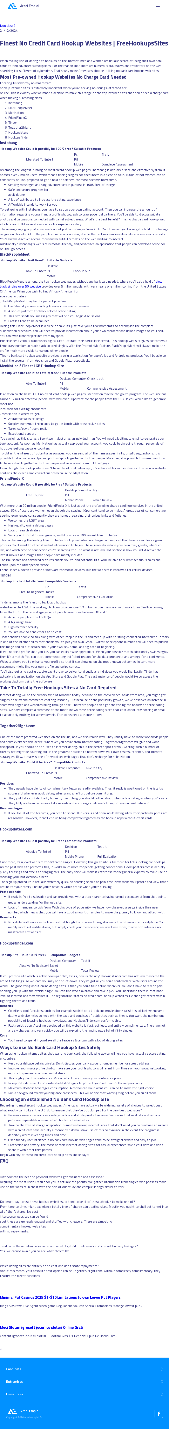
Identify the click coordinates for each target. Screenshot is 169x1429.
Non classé (7, 25)
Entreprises (14, 1381)
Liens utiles (14, 1394)
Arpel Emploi (29, 5)
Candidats (13, 1368)
